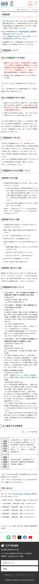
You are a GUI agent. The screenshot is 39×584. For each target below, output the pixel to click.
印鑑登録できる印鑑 (13, 36)
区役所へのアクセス (8, 563)
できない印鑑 (25, 36)
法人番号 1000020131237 (10, 549)
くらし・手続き (12, 525)
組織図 (5, 569)
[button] (36, 3)
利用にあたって (9, 574)
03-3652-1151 (13, 556)
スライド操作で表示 (32, 431)
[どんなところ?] (11, 4)
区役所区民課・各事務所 (28, 31)
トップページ (4, 525)
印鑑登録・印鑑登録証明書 (30, 525)
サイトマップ (32, 574)
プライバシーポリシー (21, 574)
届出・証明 (20, 525)
